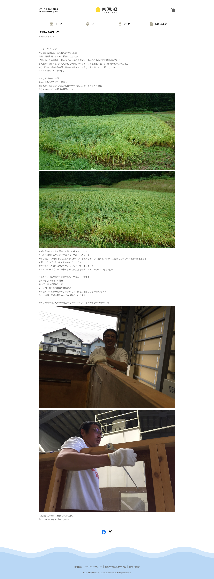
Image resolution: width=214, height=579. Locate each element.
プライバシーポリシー (93, 567)
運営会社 (78, 567)
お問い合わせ (161, 24)
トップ (58, 24)
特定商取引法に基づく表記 (115, 567)
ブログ (126, 24)
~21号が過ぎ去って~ (50, 32)
